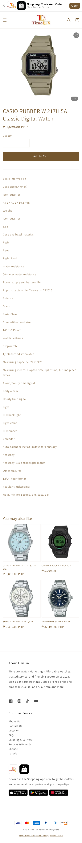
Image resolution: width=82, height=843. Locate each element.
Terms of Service (26, 835)
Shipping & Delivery (20, 739)
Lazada (13, 753)
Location (14, 730)
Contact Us (15, 726)
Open (74, 5)
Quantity (7, 135)
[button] (5, 20)
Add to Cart (41, 156)
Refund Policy (56, 835)
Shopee (13, 749)
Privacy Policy (42, 835)
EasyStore (54, 829)
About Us (14, 721)
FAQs (11, 735)
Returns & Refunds (20, 744)
